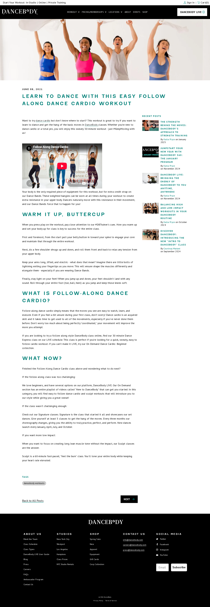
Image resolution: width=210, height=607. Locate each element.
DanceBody (91, 124)
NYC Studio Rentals (65, 564)
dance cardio (43, 120)
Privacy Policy (98, 601)
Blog (26, 559)
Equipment (94, 554)
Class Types (29, 549)
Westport (61, 544)
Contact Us (28, 584)
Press (26, 564)
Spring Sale (95, 539)
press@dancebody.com (133, 550)
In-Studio (31, 2)
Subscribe (179, 567)
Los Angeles (62, 549)
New (92, 544)
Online (42, 2)
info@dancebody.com (133, 540)
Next (127, 499)
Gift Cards (94, 559)
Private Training (57, 2)
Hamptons (61, 554)
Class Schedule (31, 544)
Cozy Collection (97, 564)
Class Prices (62, 559)
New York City (63, 539)
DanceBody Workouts (34, 483)
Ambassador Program (33, 579)
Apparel (93, 549)
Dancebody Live (191, 12)
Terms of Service (111, 601)
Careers (27, 569)
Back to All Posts (33, 501)
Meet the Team (30, 539)
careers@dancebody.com (134, 545)
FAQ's (26, 574)
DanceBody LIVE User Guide (36, 554)
